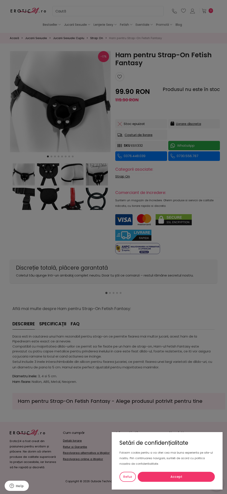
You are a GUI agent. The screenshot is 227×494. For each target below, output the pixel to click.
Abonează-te (152, 262)
